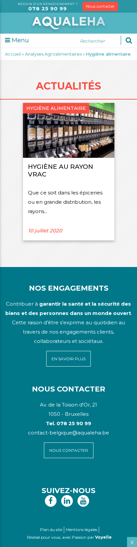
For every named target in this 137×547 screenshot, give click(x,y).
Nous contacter (100, 6)
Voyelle (103, 537)
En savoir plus (68, 358)
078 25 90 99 (47, 8)
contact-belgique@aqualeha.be (68, 432)
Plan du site (51, 529)
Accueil (13, 54)
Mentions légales (81, 529)
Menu (19, 40)
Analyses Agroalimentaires (53, 54)
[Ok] (129, 40)
